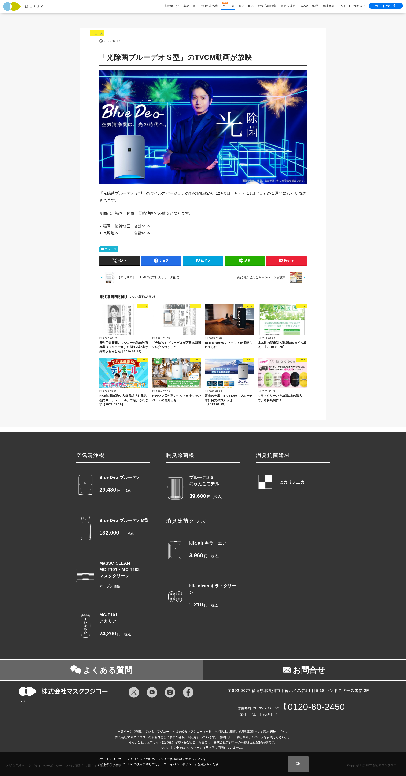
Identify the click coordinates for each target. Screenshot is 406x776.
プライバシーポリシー (179, 764)
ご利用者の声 (209, 6)
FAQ (342, 6)
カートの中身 (385, 6)
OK (298, 764)
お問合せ (358, 6)
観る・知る (246, 6)
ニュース (97, 33)
